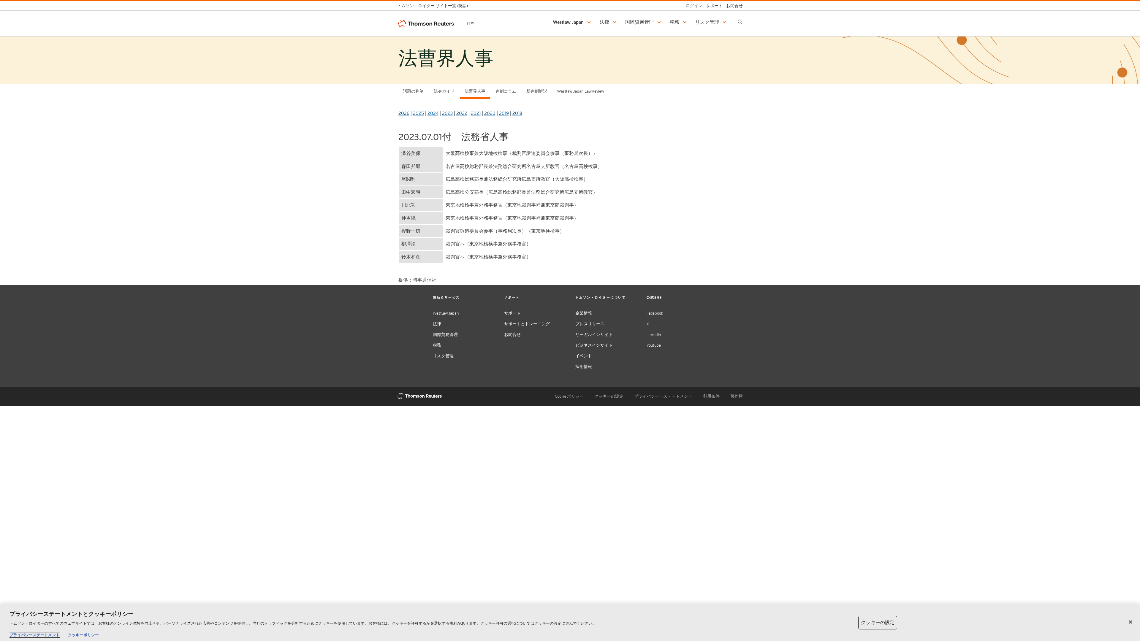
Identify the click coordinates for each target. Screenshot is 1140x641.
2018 (517, 113)
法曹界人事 (475, 91)
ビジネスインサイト (594, 345)
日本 (470, 23)
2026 (403, 113)
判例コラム (505, 91)
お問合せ (512, 334)
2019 (504, 113)
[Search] (740, 22)
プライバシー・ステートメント (663, 396)
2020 (489, 113)
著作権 (736, 396)
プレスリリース (589, 323)
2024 (433, 113)
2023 (447, 113)
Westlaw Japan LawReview (580, 91)
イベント (583, 355)
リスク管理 (443, 355)
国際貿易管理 (445, 334)
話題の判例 (413, 91)
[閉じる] (1130, 622)
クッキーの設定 (608, 396)
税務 (437, 345)
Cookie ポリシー (569, 396)
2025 (418, 113)
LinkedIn (654, 334)
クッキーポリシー (83, 635)
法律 (437, 323)
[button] (573, 22)
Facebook (655, 313)
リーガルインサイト (594, 334)
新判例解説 (536, 91)
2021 (476, 113)
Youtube (654, 345)
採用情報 (583, 366)
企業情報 (583, 313)
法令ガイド (444, 91)
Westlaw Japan (446, 313)
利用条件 (711, 396)
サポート (512, 313)
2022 (461, 113)
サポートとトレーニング (527, 323)
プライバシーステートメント (35, 635)
